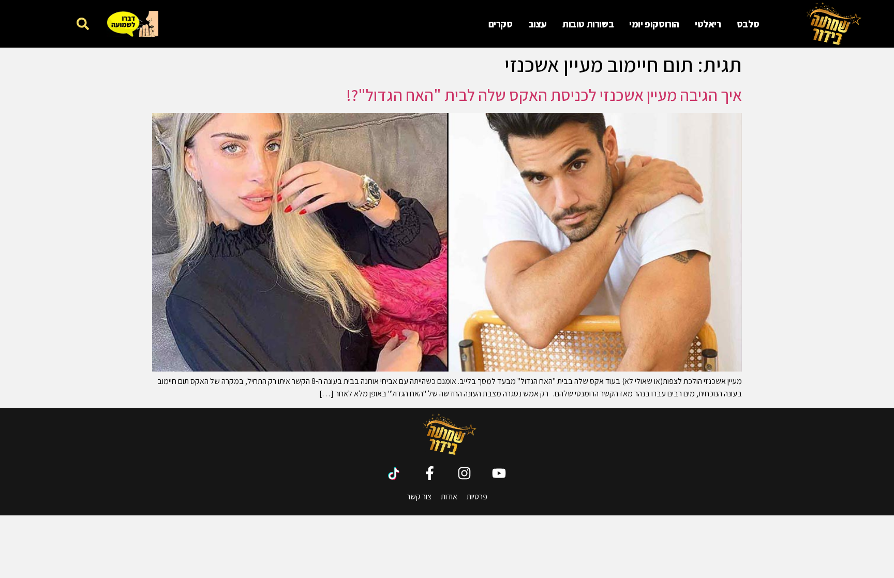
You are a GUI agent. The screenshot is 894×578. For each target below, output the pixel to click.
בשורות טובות (588, 24)
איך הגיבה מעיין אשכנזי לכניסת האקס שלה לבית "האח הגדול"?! (544, 95)
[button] (82, 23)
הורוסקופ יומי (654, 24)
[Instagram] (464, 473)
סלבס (748, 24)
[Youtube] (499, 473)
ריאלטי (708, 24)
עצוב (537, 24)
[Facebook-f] (430, 473)
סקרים (500, 24)
